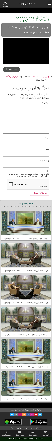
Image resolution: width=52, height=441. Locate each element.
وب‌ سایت (44, 160)
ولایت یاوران (45, 435)
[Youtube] (36, 414)
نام (47, 138)
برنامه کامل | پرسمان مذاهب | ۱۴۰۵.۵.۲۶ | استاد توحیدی (26, 238)
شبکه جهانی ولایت (27, 3)
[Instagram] (32, 414)
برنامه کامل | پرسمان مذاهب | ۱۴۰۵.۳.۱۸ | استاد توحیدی (26, 366)
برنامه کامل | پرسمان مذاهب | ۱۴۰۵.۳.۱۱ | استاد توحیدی (26, 398)
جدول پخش (19, 435)
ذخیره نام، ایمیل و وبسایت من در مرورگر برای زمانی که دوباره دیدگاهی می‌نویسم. (27, 175)
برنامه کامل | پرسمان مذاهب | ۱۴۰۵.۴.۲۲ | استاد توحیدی (26, 302)
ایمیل (46, 149)
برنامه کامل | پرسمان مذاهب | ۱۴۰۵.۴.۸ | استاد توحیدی (26, 334)
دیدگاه (45, 103)
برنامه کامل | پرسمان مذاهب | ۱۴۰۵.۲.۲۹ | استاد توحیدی (26, 270)
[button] (49, 3)
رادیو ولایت (6, 435)
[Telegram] (40, 414)
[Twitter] (12, 414)
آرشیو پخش (32, 435)
